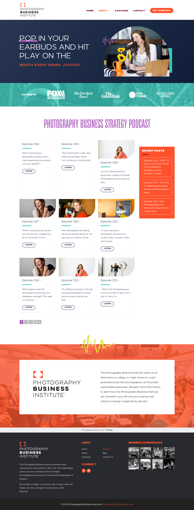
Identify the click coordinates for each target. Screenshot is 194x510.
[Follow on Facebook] (84, 471)
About (103, 11)
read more (28, 171)
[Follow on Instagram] (89, 471)
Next (37, 322)
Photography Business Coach (92, 430)
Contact (139, 11)
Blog (105, 453)
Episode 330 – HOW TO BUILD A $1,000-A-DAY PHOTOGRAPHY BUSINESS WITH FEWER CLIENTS (156, 167)
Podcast (106, 449)
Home (90, 11)
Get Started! (162, 11)
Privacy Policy (110, 504)
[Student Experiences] (134, 468)
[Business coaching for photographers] (134, 457)
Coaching (121, 11)
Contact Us (108, 457)
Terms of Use (126, 504)
